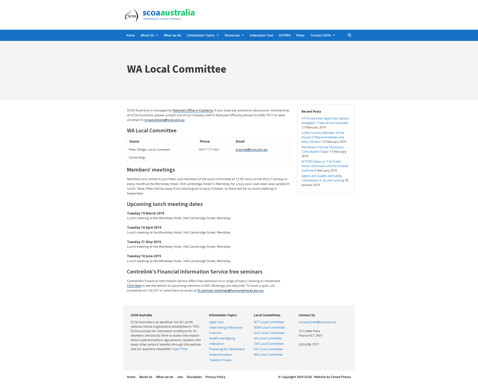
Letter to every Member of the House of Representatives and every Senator (323, 137)
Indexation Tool (261, 35)
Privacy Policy (216, 377)
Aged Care (216, 322)
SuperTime (179, 349)
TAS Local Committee (269, 344)
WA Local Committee (268, 354)
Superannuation (220, 354)
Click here (134, 285)
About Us (147, 35)
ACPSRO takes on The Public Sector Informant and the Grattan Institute (325, 165)
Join (180, 377)
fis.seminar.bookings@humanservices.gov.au (230, 290)
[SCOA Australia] (159, 14)
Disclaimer (194, 377)
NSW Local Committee (269, 327)
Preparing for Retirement (227, 349)
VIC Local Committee (268, 349)
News (301, 35)
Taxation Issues (220, 360)
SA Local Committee (268, 338)
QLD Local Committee (269, 333)
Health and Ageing (222, 338)
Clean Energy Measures (225, 327)
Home (130, 35)
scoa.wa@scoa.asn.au (252, 149)
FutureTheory (341, 377)
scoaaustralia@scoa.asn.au (164, 120)
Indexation (216, 344)
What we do (172, 35)
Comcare (215, 333)
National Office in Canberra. (193, 110)
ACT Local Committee (269, 322)
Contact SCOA (321, 35)
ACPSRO (285, 35)
